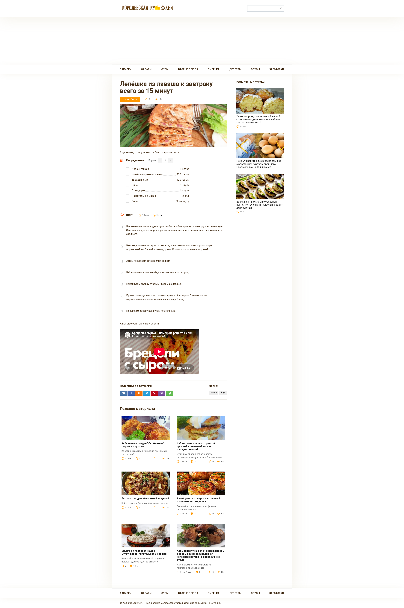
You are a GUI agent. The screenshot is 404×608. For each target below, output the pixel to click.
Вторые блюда (188, 69)
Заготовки (276, 69)
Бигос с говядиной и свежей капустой (145, 498)
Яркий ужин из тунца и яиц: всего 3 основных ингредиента (198, 500)
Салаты (146, 69)
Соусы (255, 69)
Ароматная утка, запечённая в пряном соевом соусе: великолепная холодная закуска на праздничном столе (200, 555)
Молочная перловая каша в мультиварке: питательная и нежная (144, 552)
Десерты (235, 69)
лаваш (213, 392)
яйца (222, 392)
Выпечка (214, 69)
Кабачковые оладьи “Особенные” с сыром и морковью (144, 445)
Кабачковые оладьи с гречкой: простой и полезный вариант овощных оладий (196, 446)
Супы (164, 69)
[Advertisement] (202, 41)
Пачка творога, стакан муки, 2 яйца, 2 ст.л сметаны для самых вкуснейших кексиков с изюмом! (258, 119)
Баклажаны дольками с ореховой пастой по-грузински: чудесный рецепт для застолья (259, 204)
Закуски (125, 69)
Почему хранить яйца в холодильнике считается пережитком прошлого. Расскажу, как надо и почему (258, 163)
